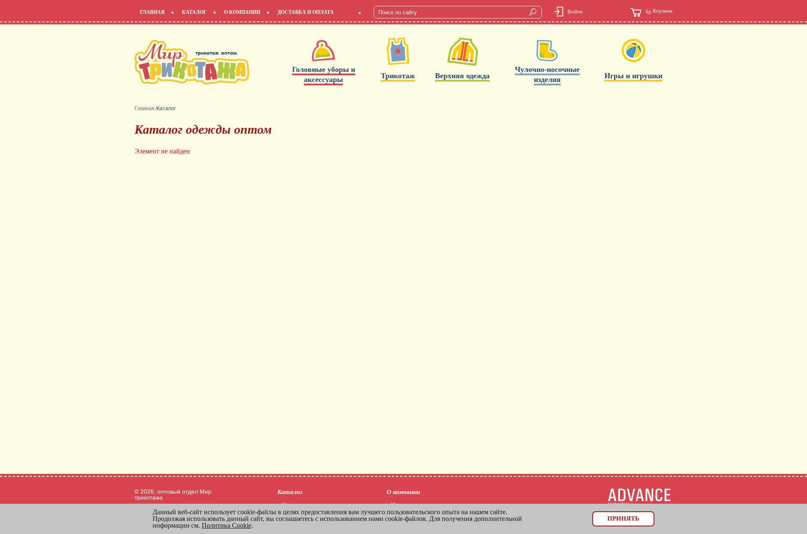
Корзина (659, 11)
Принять (623, 518)
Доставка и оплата (305, 12)
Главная (152, 12)
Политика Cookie (226, 525)
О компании (242, 12)
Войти (575, 11)
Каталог (194, 12)
